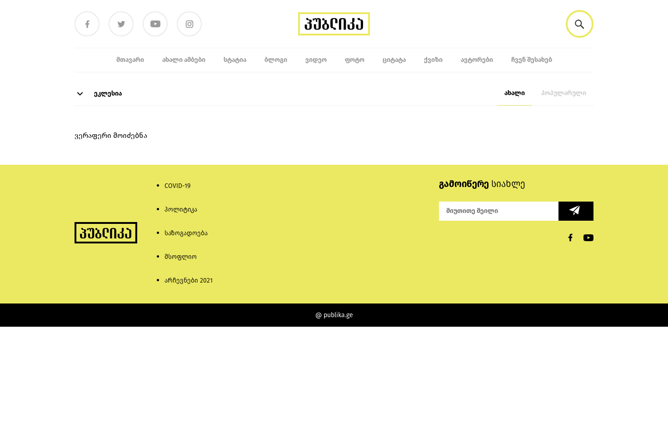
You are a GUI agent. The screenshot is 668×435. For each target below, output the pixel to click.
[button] (579, 24)
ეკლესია (107, 93)
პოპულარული (563, 93)
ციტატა (394, 60)
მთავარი (130, 60)
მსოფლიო (181, 257)
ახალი (514, 93)
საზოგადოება (186, 233)
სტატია (235, 60)
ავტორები (477, 60)
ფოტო (354, 60)
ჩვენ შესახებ (531, 60)
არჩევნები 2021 (189, 280)
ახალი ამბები (183, 60)
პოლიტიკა (181, 209)
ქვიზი (433, 60)
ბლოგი (275, 60)
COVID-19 (177, 186)
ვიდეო (316, 60)
